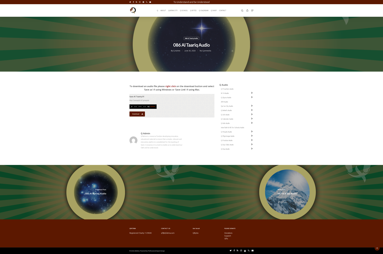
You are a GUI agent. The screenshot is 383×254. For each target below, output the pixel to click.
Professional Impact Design (156, 251)
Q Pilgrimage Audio (227, 136)
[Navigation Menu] (252, 10)
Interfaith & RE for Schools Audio (232, 127)
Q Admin (176, 51)
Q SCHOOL (184, 10)
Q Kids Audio (225, 123)
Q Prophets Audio (227, 89)
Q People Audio (226, 132)
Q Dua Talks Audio (227, 145)
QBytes (195, 233)
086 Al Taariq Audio (191, 38)
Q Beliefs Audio (226, 110)
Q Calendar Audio (227, 119)
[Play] (132, 107)
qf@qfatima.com (167, 233)
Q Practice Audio (226, 140)
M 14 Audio (225, 93)
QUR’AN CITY (173, 10)
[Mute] (148, 107)
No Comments (205, 51)
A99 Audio (224, 102)
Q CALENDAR (203, 10)
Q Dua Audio (225, 149)
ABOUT (163, 10)
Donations (228, 233)
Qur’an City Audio (227, 106)
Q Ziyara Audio (226, 97)
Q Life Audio (225, 115)
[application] (143, 106)
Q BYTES (193, 10)
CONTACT (222, 10)
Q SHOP (214, 10)
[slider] (153, 106)
